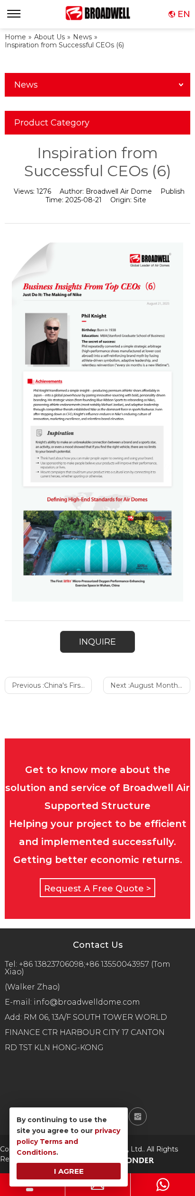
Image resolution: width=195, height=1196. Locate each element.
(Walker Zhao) (32, 986)
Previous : (52, 685)
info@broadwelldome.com (89, 1002)
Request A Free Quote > (97, 888)
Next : (150, 685)
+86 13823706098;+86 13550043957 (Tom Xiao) (87, 968)
